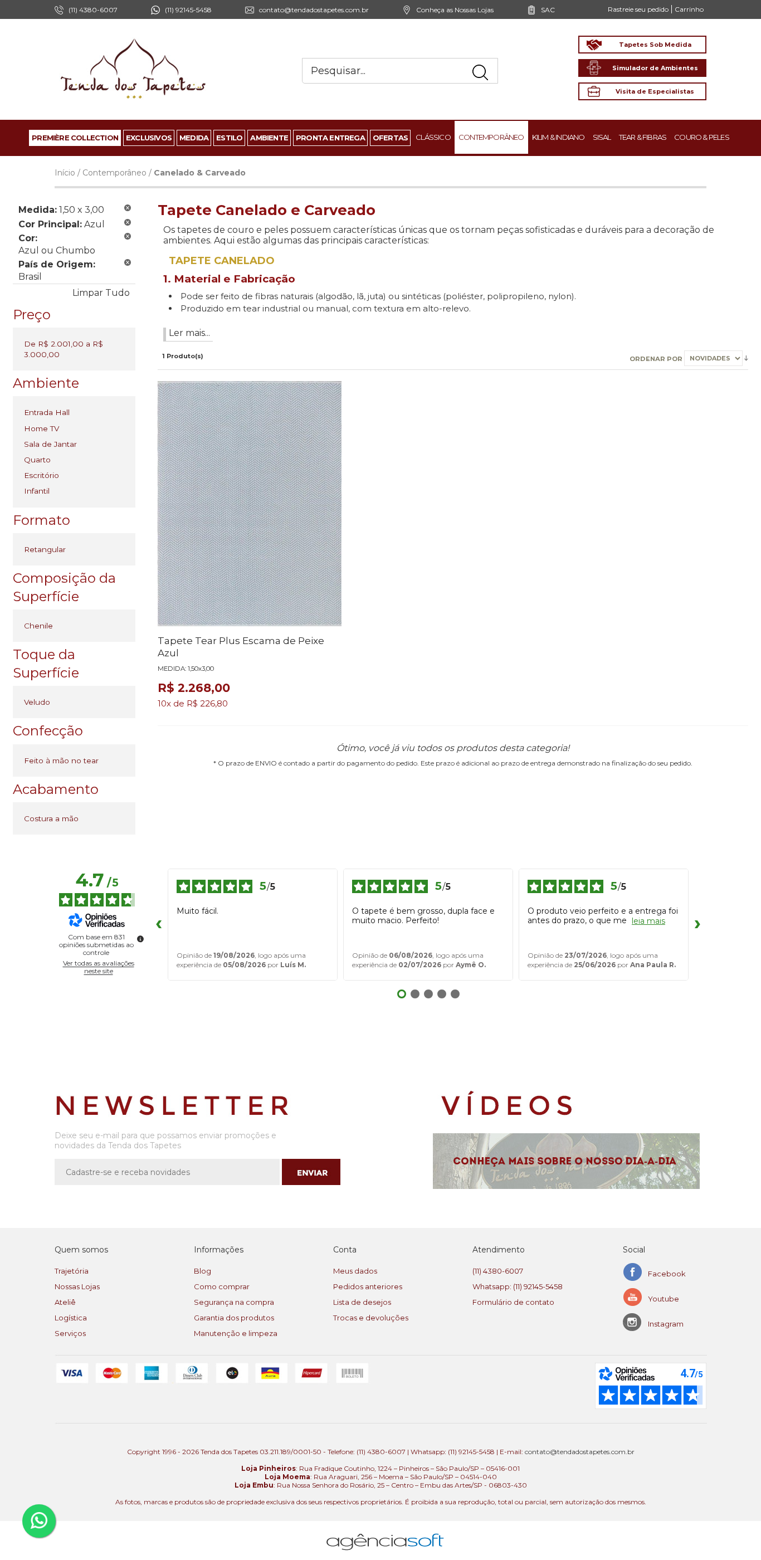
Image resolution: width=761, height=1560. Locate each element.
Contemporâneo (114, 173)
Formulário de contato (513, 1302)
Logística (71, 1317)
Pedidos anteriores (367, 1286)
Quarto (37, 459)
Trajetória (72, 1270)
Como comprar (222, 1286)
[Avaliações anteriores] (159, 925)
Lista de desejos (362, 1302)
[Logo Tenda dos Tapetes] (134, 38)
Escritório (41, 475)
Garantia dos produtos (234, 1317)
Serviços (70, 1333)
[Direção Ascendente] (746, 358)
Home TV (41, 428)
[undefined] (140, 938)
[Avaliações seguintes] (697, 925)
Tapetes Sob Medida (655, 44)
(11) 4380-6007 (497, 1270)
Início (65, 173)
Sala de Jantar (50, 444)
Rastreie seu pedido (638, 9)
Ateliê (65, 1302)
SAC (548, 10)
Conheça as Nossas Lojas (455, 10)
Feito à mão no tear (61, 760)
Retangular (45, 549)
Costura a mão (51, 818)
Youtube (663, 1298)
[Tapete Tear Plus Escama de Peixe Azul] (250, 503)
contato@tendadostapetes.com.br (314, 10)
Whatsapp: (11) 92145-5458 (517, 1286)
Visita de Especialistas (655, 91)
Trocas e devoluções (370, 1317)
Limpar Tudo (101, 292)
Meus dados (355, 1270)
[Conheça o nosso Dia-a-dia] (569, 1161)
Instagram (666, 1323)
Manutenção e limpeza (235, 1333)
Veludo (37, 702)
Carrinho (689, 9)
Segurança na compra (234, 1302)
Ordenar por (657, 358)
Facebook (667, 1273)
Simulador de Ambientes (655, 68)
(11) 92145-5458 (188, 10)
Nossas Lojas (77, 1286)
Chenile (38, 625)
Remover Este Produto (127, 207)
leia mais (648, 921)
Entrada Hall (47, 412)
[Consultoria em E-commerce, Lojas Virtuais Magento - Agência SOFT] (385, 1533)
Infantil (37, 490)
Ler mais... (189, 333)
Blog (202, 1270)
